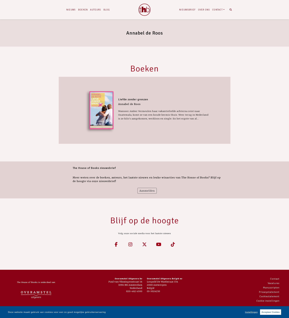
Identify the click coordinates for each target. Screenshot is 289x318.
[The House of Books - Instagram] (130, 244)
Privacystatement (269, 292)
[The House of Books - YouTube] (158, 244)
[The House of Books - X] (144, 244)
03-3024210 (153, 291)
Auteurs (95, 9)
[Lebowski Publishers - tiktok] (172, 244)
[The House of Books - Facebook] (116, 244)
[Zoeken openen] (230, 10)
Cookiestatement (269, 296)
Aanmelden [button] (147, 190)
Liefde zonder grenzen (133, 99)
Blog (106, 9)
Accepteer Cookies (271, 312)
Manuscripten (271, 287)
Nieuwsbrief (187, 9)
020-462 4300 (134, 291)
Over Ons (204, 9)
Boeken (83, 9)
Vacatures (273, 283)
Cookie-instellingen (267, 300)
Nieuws (71, 9)
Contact (217, 9)
